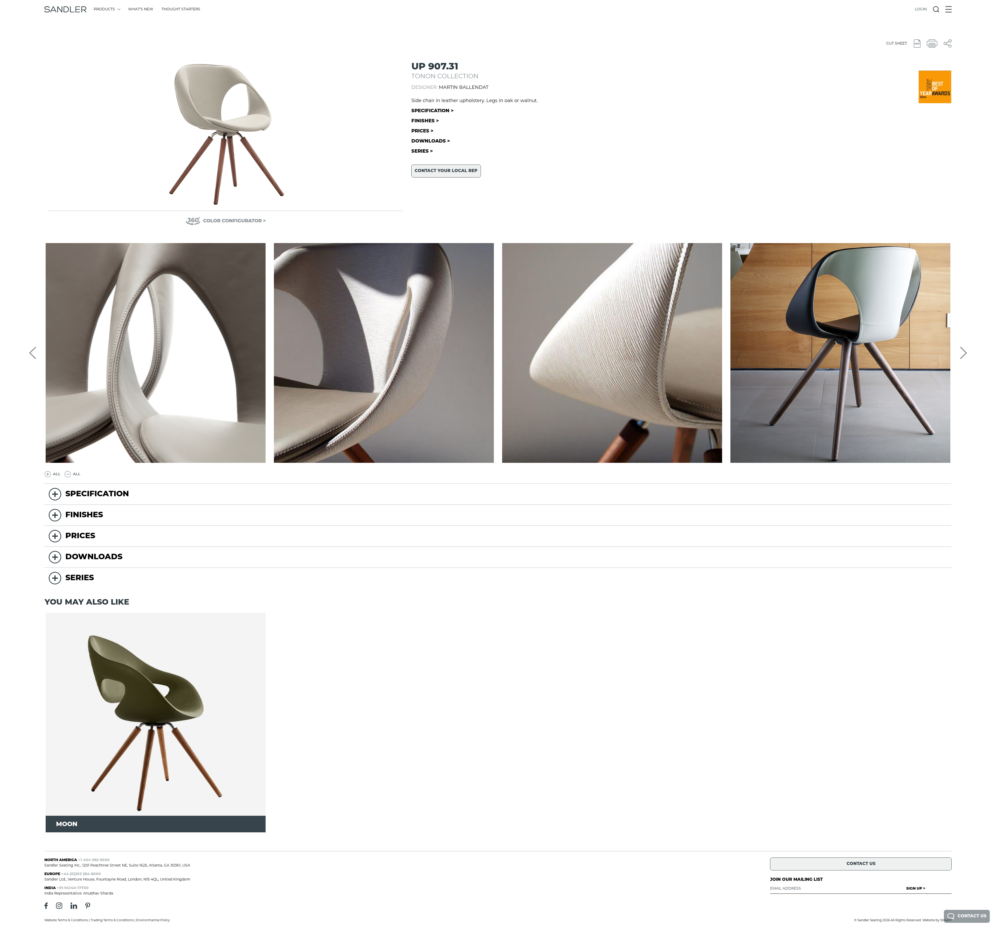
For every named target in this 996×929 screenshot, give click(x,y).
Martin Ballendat (463, 88)
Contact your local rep (446, 171)
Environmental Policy (153, 920)
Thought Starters (181, 9)
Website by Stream (937, 920)
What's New (140, 9)
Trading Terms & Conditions (112, 920)
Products (104, 9)
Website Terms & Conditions (66, 920)
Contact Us (972, 916)
